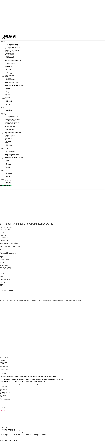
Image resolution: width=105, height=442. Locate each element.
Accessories (7, 97)
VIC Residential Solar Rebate (11, 44)
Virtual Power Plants (9, 57)
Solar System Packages (5, 399)
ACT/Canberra (3, 368)
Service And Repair (4, 390)
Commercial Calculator (10, 79)
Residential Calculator (9, 75)
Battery (6, 91)
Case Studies (8, 78)
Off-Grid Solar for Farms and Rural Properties (14, 85)
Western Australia (8, 73)
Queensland (7, 67)
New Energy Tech (9, 108)
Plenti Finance (8, 111)
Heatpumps (7, 94)
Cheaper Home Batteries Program (12, 47)
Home (3, 41)
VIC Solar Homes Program (10, 48)
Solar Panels (7, 88)
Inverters (7, 89)
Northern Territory (8, 66)
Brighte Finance (8, 110)
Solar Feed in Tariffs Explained (11, 59)
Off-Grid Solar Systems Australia (12, 82)
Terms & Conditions (4, 401)
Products (4, 86)
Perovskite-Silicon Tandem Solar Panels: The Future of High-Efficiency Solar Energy (22, 381)
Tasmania (7, 70)
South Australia (8, 69)
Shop (1, 396)
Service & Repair (8, 101)
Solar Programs (5, 42)
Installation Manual (4, 240)
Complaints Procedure (5, 392)
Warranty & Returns (9, 106)
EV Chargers (7, 95)
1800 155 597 (10, 36)
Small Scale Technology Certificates (12, 45)
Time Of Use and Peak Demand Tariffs (13, 60)
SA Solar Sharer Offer (9, 53)
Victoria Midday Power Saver (11, 56)
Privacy (6, 440)
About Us (4, 107)
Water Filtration (8, 92)
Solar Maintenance (4, 389)
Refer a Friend (3, 395)
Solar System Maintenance (10, 103)
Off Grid (4, 81)
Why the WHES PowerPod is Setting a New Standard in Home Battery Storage (21, 384)
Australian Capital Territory (10, 63)
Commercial (5, 76)
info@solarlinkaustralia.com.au (8, 37)
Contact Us (4, 98)
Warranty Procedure (4, 393)
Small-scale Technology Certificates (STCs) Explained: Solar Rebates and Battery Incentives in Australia (28, 376)
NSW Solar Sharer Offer (10, 51)
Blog (1, 398)
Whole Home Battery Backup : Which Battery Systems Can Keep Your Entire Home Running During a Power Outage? (31, 379)
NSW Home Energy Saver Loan (12, 50)
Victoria (6, 72)
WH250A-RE (3, 235)
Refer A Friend (8, 104)
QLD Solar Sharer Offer (10, 54)
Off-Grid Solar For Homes (10, 84)
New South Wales (9, 64)
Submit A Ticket (8, 100)
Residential (4, 62)
